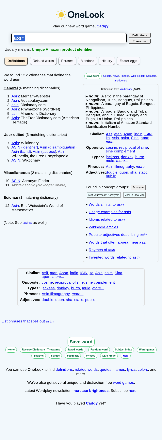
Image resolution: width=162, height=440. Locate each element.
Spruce (55, 355)
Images (125, 75)
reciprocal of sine (133, 147)
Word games (146, 349)
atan (118, 134)
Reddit (141, 75)
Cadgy (102, 26)
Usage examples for (110, 212)
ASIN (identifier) (24, 147)
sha (133, 172)
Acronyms (138, 187)
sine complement (120, 151)
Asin (15, 96)
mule (110, 161)
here (133, 391)
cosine (111, 147)
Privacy (90, 355)
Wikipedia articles (103, 227)
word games (123, 382)
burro (139, 157)
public (111, 176)
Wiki (133, 75)
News (116, 75)
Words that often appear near (117, 242)
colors (143, 369)
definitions (64, 369)
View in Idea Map (134, 194)
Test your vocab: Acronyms (103, 194)
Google (107, 75)
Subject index (123, 349)
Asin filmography (120, 166)
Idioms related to (107, 219)
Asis (115, 138)
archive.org (120, 80)
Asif (109, 134)
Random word (99, 349)
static (142, 172)
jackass (112, 157)
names (119, 369)
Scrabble (151, 75)
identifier (85, 49)
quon (124, 172)
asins (27, 222)
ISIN (148, 134)
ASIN (15, 160)
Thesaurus (139, 41)
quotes (105, 369)
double (112, 172)
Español (39, 355)
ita (108, 138)
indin (138, 134)
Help (125, 355)
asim (125, 138)
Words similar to (106, 204)
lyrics (131, 369)
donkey (127, 157)
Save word (93, 75)
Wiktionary (126, 89)
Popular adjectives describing (118, 235)
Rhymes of (102, 250)
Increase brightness (91, 391)
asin (15, 105)
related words (86, 369)
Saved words (75, 349)
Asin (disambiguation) (58, 147)
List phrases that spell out (28, 321)
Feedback (73, 355)
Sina (135, 138)
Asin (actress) (44, 151)
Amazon (53, 49)
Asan (127, 134)
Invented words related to (114, 257)
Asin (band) (21, 151)
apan (145, 138)
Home (11, 349)
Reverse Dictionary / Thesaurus (41, 349)
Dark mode (109, 355)
